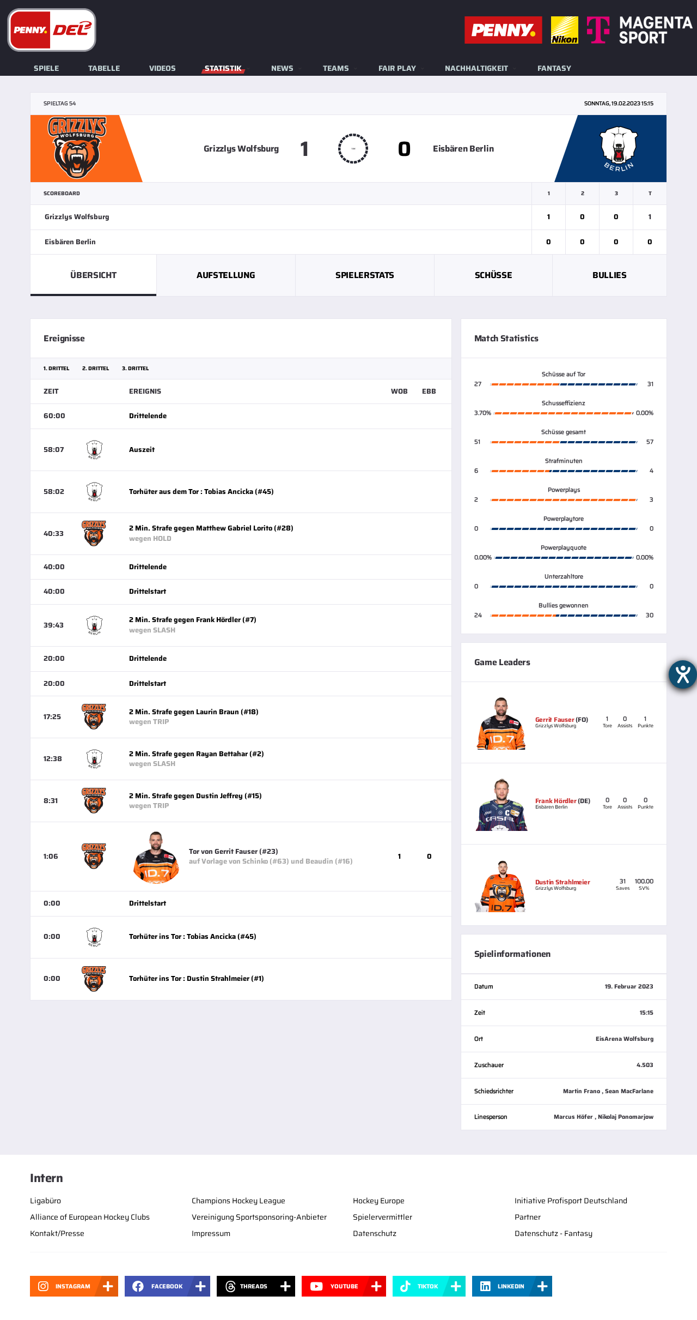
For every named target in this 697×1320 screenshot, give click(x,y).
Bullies (609, 275)
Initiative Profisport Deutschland (571, 1201)
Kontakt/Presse (57, 1233)
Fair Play (397, 68)
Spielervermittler (382, 1217)
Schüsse (493, 275)
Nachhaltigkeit (476, 68)
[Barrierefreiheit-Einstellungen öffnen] (683, 674)
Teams (336, 68)
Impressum (211, 1233)
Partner (528, 1217)
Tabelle (104, 68)
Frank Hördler (556, 800)
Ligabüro (45, 1201)
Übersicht (93, 275)
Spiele (46, 68)
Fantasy (554, 68)
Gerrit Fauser (554, 719)
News (282, 68)
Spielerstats (364, 275)
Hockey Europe (379, 1201)
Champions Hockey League (238, 1201)
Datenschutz (374, 1233)
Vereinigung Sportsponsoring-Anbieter (259, 1217)
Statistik (223, 68)
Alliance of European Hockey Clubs (90, 1217)
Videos (162, 68)
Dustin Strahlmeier (562, 882)
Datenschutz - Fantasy (553, 1233)
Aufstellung (226, 275)
